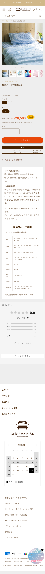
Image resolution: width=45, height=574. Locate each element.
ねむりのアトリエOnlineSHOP (21, 558)
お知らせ (6, 402)
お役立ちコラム (9, 414)
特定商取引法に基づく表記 (34, 565)
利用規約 (8, 565)
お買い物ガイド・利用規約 (16, 514)
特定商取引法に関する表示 (16, 520)
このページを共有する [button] (13, 160)
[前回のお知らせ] (4, 3)
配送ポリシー (18, 565)
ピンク (6, 111)
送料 (10, 122)
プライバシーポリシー (14, 526)
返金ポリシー (18, 561)
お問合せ (8, 532)
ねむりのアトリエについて (16, 498)
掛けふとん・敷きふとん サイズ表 (19, 509)
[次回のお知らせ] (40, 3)
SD (5, 103)
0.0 (32, 312)
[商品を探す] (40, 16)
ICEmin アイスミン (9, 81)
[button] (5, 9)
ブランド (6, 396)
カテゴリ (6, 390)
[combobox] (22, 16)
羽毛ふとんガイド (12, 503)
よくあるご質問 (11, 537)
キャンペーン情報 (9, 408)
